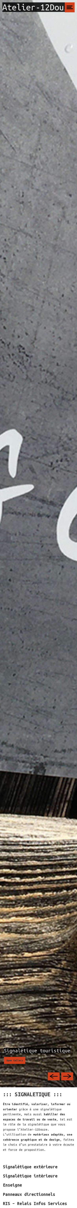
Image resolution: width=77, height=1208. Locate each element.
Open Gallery (14, 1060)
